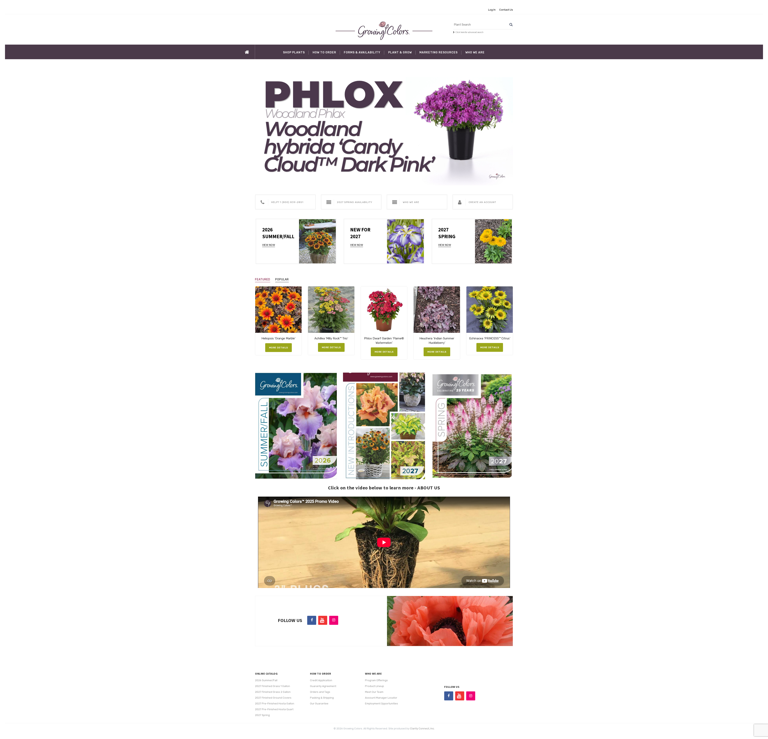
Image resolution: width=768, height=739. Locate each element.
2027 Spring (262, 715)
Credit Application (321, 680)
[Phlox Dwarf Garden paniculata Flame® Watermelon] (384, 309)
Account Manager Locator (381, 697)
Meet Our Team (374, 691)
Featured (262, 279)
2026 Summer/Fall (266, 680)
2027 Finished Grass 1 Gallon (272, 686)
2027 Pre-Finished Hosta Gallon (274, 703)
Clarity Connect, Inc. (422, 728)
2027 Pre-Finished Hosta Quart (274, 709)
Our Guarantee (319, 703)
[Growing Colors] (384, 31)
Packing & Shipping (322, 697)
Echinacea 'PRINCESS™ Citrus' (489, 338)
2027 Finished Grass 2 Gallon (273, 691)
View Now (268, 245)
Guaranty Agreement (323, 686)
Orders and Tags (320, 691)
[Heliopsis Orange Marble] (278, 309)
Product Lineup (374, 686)
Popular (282, 279)
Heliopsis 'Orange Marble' (278, 338)
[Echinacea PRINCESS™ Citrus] (489, 309)
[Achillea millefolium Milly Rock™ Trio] (331, 309)
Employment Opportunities (381, 703)
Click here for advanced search (469, 32)
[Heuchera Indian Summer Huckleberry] (437, 309)
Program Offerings (376, 680)
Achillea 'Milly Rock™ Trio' (331, 338)
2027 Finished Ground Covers (273, 697)
